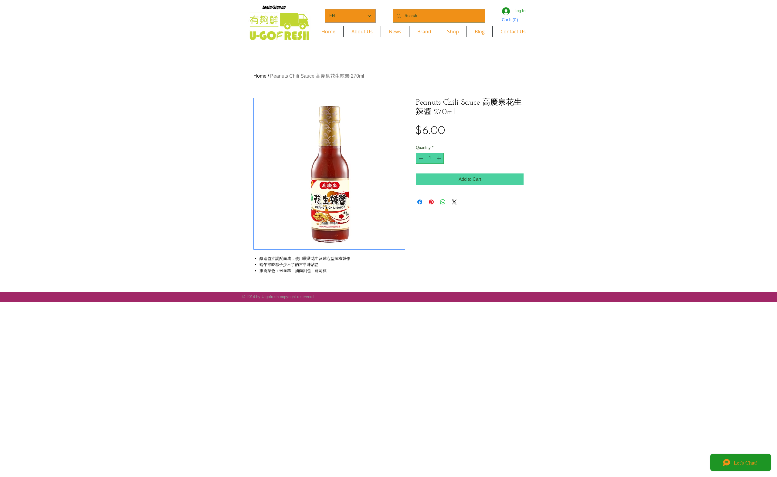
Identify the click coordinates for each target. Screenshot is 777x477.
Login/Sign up (273, 7)
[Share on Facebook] (419, 202)
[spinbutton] (430, 158)
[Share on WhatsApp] (442, 202)
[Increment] (439, 158)
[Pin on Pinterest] (431, 202)
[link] (510, 19)
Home (259, 76)
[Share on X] (454, 202)
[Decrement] (420, 158)
